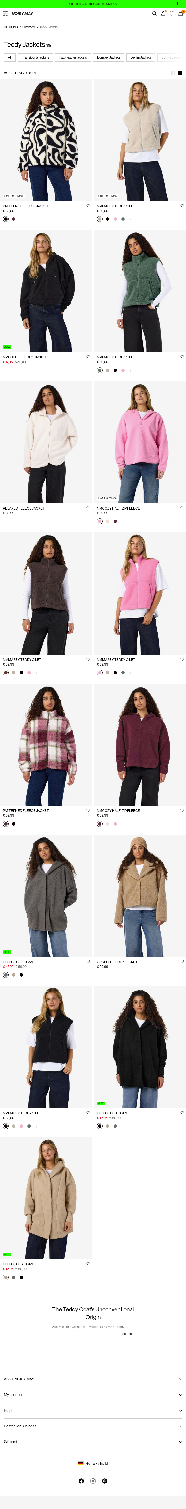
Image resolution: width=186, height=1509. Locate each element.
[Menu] (5, 13)
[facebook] (81, 1481)
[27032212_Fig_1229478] (13, 219)
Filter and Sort (23, 73)
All (10, 57)
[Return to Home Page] (22, 13)
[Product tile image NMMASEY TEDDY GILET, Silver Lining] (140, 140)
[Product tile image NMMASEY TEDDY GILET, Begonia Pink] (140, 593)
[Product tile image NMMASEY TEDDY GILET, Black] (46, 1047)
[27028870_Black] (21, 975)
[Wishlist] (172, 13)
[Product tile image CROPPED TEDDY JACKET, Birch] (140, 896)
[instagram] (93, 1481)
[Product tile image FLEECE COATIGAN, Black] (140, 1047)
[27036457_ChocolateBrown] (6, 673)
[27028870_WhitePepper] (13, 975)
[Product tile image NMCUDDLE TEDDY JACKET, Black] (46, 291)
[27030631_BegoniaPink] (100, 522)
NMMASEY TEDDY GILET (116, 206)
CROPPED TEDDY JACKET (117, 962)
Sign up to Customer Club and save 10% (93, 4)
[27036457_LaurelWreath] (123, 219)
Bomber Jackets (108, 57)
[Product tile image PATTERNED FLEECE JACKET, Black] (46, 140)
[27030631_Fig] (115, 522)
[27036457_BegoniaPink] (115, 219)
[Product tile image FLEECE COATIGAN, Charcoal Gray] (46, 896)
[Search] (154, 13)
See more (128, 1334)
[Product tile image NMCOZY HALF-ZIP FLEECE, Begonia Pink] (140, 442)
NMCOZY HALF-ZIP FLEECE (118, 508)
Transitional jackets (35, 57)
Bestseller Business (20, 1426)
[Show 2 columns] (180, 73)
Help (8, 1410)
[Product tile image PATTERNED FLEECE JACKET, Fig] (46, 745)
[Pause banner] (178, 4)
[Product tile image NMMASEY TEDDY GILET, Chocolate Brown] (46, 593)
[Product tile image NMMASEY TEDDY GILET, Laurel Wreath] (140, 291)
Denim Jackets (141, 57)
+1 (129, 219)
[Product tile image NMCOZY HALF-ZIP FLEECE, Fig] (140, 745)
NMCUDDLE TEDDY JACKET (25, 357)
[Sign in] (163, 13)
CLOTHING (11, 27)
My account (13, 1394)
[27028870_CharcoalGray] (6, 975)
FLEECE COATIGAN (18, 962)
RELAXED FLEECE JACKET (24, 508)
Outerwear (28, 27)
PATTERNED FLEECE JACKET (26, 206)
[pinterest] (104, 1481)
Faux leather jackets (73, 57)
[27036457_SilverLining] (100, 219)
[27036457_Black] (107, 219)
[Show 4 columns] (173, 73)
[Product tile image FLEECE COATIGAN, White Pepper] (46, 1198)
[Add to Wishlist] (88, 205)
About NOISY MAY (19, 1379)
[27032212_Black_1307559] (6, 219)
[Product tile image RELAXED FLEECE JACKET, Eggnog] (46, 442)
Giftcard (10, 1442)
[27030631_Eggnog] (107, 522)
